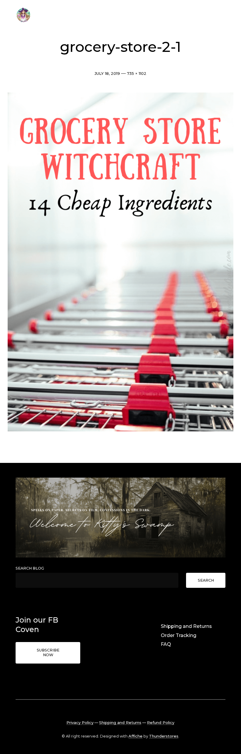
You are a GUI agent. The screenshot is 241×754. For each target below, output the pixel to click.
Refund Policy (160, 722)
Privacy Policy (79, 722)
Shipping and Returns (186, 626)
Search (206, 580)
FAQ (166, 644)
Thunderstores (163, 736)
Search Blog (30, 568)
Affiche (135, 736)
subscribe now (48, 652)
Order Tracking (178, 635)
